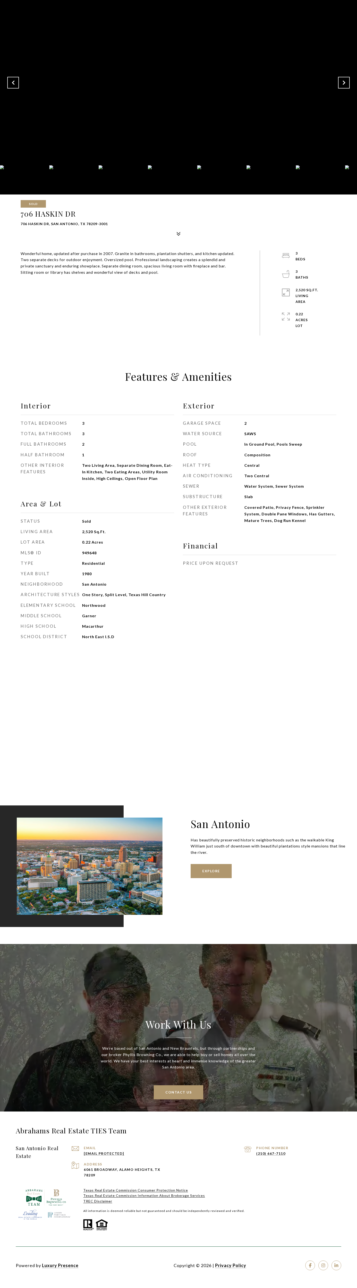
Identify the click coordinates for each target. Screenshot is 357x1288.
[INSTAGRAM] (323, 1265)
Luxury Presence (60, 1265)
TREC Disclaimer (97, 1201)
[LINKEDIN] (336, 1265)
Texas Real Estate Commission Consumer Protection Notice (135, 1190)
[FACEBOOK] (310, 1265)
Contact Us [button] (178, 1092)
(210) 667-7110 (270, 1153)
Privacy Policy (230, 1265)
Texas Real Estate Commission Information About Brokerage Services (144, 1195)
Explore (211, 871)
